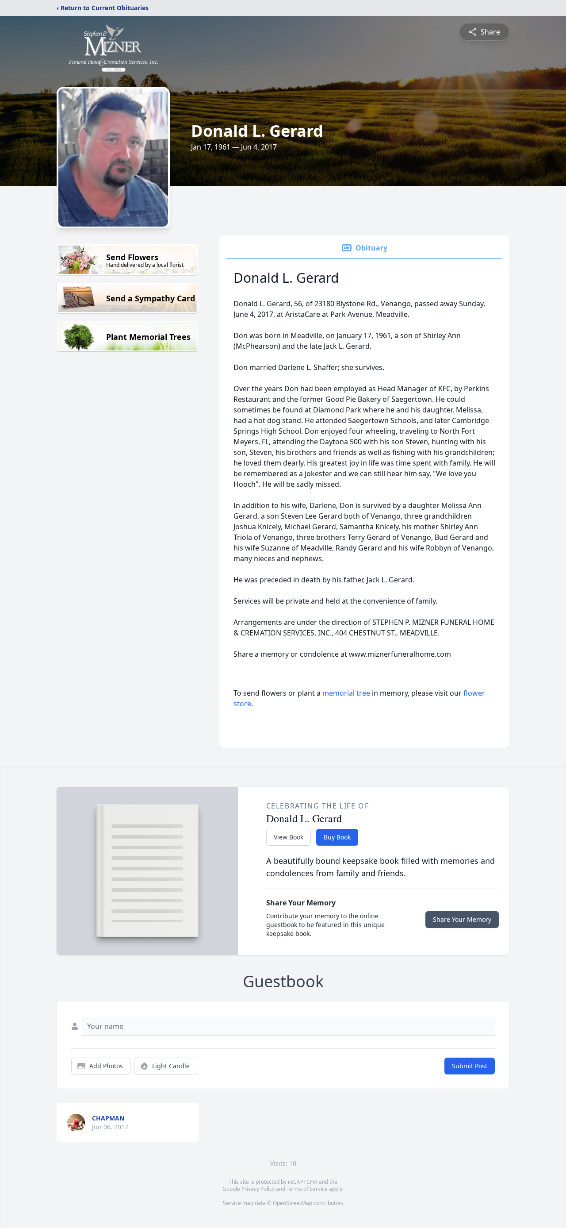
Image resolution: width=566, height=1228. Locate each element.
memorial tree (346, 693)
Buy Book (337, 837)
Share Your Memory (462, 919)
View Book (288, 837)
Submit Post (469, 1066)
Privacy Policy (258, 1189)
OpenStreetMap (292, 1203)
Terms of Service (307, 1189)
